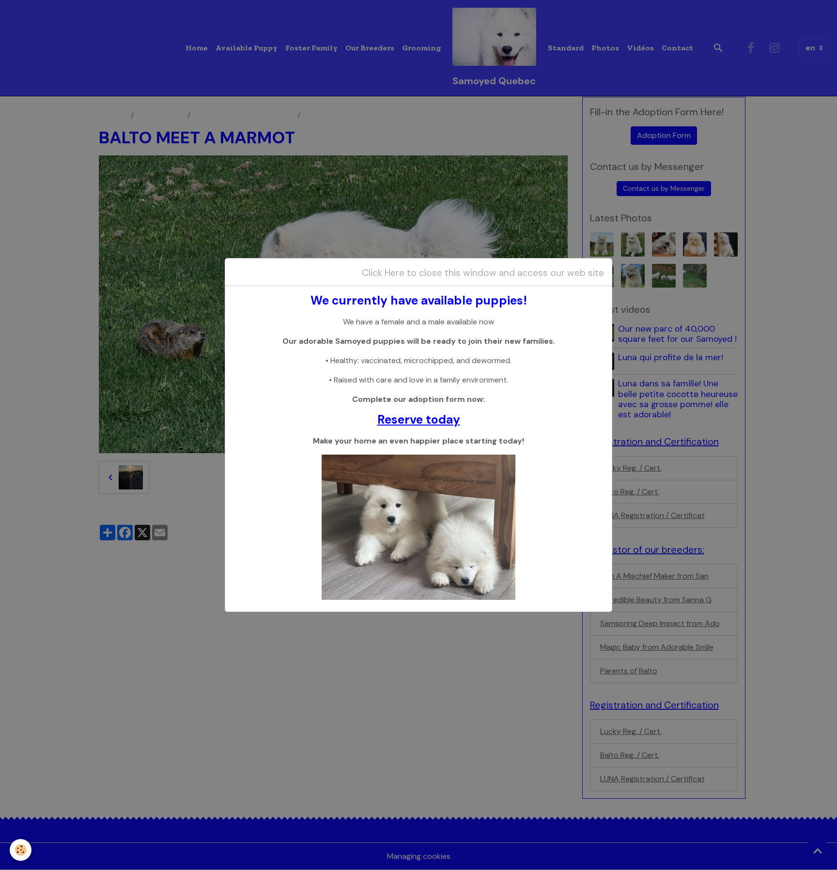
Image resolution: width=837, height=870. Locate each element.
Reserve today (418, 419)
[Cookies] (20, 850)
